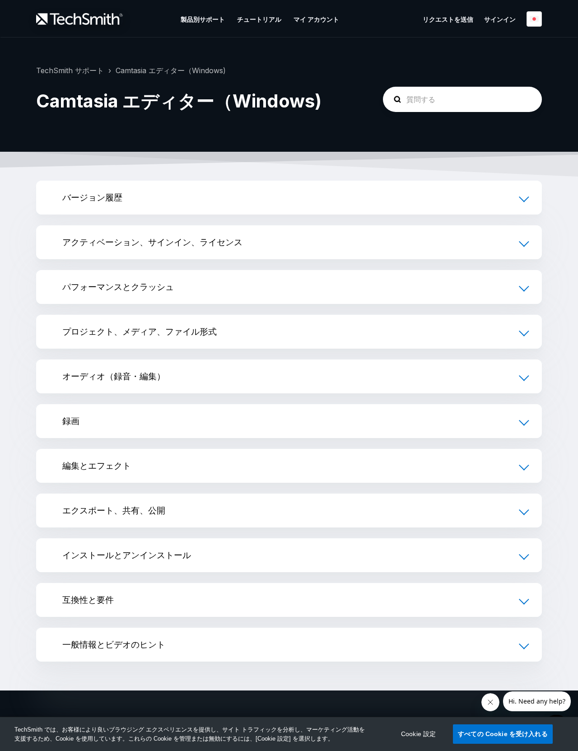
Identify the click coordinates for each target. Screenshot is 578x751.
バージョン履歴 (92, 197)
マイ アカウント (316, 19)
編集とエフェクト (96, 465)
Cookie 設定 (418, 733)
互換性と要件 (88, 599)
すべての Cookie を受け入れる (503, 733)
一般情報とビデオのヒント (113, 644)
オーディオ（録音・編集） (113, 376)
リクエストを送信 (448, 19)
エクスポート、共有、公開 (113, 510)
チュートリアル (259, 19)
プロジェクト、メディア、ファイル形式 (139, 331)
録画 (70, 420)
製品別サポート (203, 19)
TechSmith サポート (70, 70)
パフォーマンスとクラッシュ (118, 286)
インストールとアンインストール (126, 555)
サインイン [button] (500, 19)
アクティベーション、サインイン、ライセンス (152, 242)
